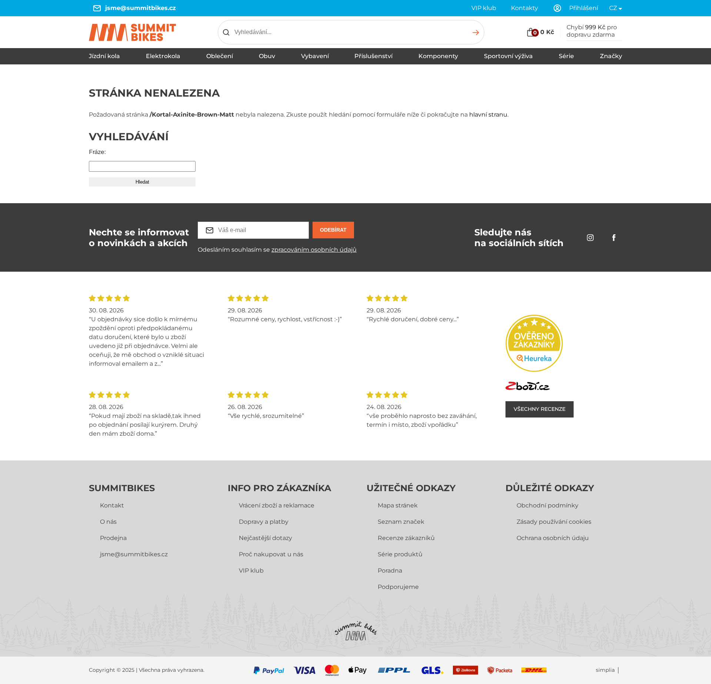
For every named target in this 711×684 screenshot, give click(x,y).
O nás (108, 521)
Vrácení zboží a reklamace (276, 505)
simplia (605, 670)
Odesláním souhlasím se (277, 249)
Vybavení (315, 56)
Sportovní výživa (508, 56)
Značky (611, 56)
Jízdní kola (104, 56)
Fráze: (97, 151)
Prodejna (113, 538)
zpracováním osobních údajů (314, 249)
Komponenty (438, 56)
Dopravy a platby (263, 521)
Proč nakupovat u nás (271, 554)
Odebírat (333, 230)
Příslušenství (373, 56)
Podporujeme (398, 586)
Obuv (267, 56)
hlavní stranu (488, 114)
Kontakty (524, 7)
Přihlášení (583, 7)
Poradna (390, 570)
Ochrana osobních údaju (553, 538)
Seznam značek (401, 521)
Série (566, 56)
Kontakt (112, 505)
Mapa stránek (398, 505)
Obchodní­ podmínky (547, 505)
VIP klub (483, 7)
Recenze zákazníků (406, 538)
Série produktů (400, 554)
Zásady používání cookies (554, 521)
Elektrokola (163, 56)
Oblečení (219, 56)
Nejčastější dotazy (265, 538)
